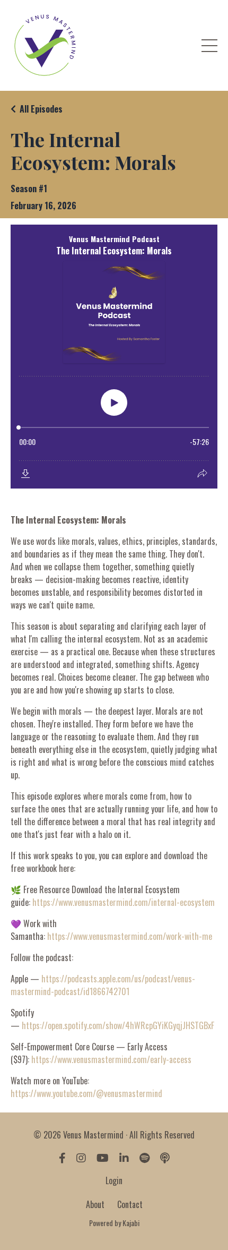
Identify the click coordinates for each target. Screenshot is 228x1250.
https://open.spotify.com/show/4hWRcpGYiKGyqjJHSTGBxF (118, 1025)
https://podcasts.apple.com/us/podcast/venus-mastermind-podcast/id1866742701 (103, 985)
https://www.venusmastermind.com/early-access (111, 1059)
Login (114, 1180)
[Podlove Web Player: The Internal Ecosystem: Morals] (114, 357)
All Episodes (41, 108)
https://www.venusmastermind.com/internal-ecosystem (123, 902)
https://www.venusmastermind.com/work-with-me (129, 936)
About (95, 1204)
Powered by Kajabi (114, 1222)
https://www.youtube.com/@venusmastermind (86, 1093)
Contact (130, 1204)
